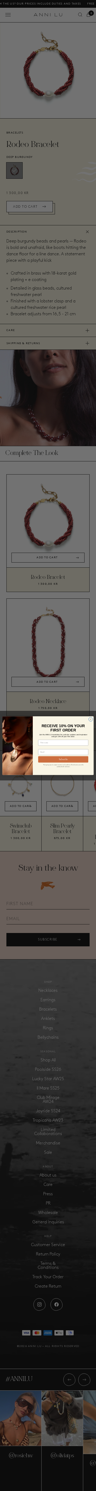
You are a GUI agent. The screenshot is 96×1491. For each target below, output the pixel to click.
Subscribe (63, 759)
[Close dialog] (91, 719)
